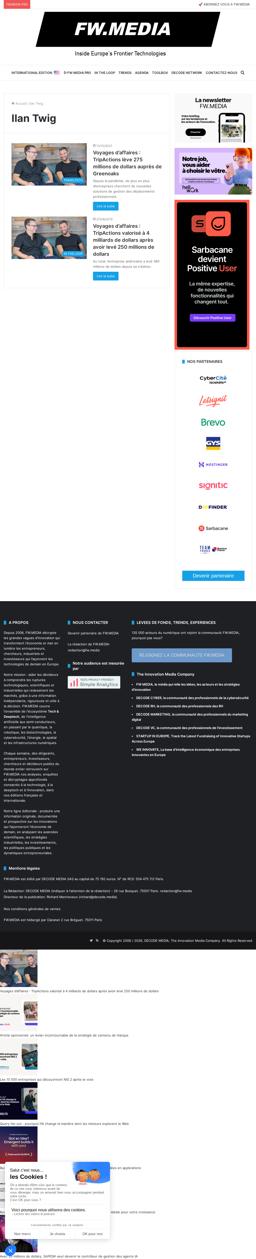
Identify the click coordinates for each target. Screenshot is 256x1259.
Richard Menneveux (62, 897)
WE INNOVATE (147, 750)
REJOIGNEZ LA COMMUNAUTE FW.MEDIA (181, 655)
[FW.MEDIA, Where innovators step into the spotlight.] (128, 37)
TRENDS (125, 73)
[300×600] (212, 348)
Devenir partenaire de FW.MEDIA (93, 633)
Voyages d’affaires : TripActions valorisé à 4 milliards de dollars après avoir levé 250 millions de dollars (123, 240)
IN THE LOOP (104, 73)
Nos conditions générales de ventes (32, 909)
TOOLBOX (160, 73)
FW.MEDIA (34, 633)
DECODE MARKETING (153, 714)
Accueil (20, 103)
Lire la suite (106, 206)
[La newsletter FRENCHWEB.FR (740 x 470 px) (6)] (213, 141)
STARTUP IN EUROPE (152, 736)
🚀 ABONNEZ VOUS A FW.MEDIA (224, 4)
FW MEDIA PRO (78, 73)
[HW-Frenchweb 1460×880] (213, 193)
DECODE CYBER (149, 698)
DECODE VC (145, 728)
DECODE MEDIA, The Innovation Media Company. (182, 941)
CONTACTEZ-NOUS (221, 73)
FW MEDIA (144, 684)
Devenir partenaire (213, 575)
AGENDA (141, 73)
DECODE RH (145, 706)
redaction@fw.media (84, 650)
